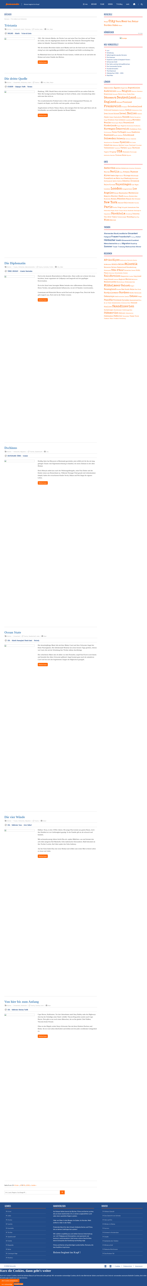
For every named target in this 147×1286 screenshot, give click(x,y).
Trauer (115, 247)
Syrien (121, 145)
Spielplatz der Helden (111, 1241)
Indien (128, 110)
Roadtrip (134, 243)
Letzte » (33, 1185)
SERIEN (110, 4)
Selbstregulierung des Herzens (117, 55)
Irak (140, 110)
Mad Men (110, 75)
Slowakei (116, 142)
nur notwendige (7, 1284)
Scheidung (110, 53)
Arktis (115, 264)
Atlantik (17, 33)
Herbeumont (108, 181)
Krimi (42, 1005)
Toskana (106, 318)
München (121, 199)
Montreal (107, 199)
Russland (108, 135)
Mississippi (121, 282)
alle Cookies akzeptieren (10, 1281)
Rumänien (136, 132)
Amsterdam (109, 168)
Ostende (131, 203)
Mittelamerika (130, 282)
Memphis (107, 196)
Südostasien (129, 313)
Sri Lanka (133, 142)
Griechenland (135, 107)
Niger (118, 125)
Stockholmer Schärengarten (123, 310)
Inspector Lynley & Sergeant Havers (118, 59)
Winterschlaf (108, 1245)
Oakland (120, 203)
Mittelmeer (112, 285)
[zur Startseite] (134, 4)
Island (116, 114)
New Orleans (136, 199)
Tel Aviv (107, 217)
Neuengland (20, 640)
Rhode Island (28, 640)
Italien (132, 113)
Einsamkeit (16, 29)
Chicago (127, 176)
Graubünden (119, 273)
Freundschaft (125, 237)
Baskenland (121, 267)
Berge (106, 22)
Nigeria (123, 126)
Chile (120, 94)
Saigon (113, 210)
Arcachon (132, 168)
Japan (106, 117)
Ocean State (12, 632)
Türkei (10, 271)
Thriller (9, 1232)
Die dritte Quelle (15, 78)
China (124, 94)
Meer (51, 29)
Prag (119, 207)
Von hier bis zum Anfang (21, 1001)
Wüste (120, 25)
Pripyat (124, 207)
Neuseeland (128, 123)
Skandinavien (108, 142)
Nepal (121, 123)
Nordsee (124, 293)
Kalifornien (15, 825)
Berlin (114, 171)
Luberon (115, 279)
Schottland (128, 135)
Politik (51, 267)
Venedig (130, 217)
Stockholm (118, 213)
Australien (110, 91)
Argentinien (134, 88)
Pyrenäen (125, 300)
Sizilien (108, 307)
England (10, 33)
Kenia (132, 117)
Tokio (114, 217)
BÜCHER (94, 4)
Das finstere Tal (109, 1253)
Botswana (139, 91)
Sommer (108, 246)
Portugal (121, 132)
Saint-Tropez (119, 210)
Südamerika (111, 313)
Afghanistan (108, 88)
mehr (127, 4)
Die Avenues (111, 57)
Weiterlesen (43, 62)
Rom (137, 207)
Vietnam (118, 155)
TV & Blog (119, 4)
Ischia (119, 181)
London (116, 188)
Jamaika (139, 113)
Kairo (106, 185)
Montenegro (115, 122)
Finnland (127, 102)
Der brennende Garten (114, 66)
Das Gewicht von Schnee (112, 1216)
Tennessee (125, 316)
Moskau (114, 199)
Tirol (137, 316)
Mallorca (134, 279)
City (58, 267)
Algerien (124, 88)
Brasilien (108, 94)
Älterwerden (108, 233)
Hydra (115, 181)
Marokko (136, 120)
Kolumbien (137, 117)
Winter (138, 247)
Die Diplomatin (15, 263)
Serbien (128, 139)
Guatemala (115, 110)
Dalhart (29, 825)
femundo (12, 4)
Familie (36, 29)
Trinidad (139, 145)
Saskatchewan (116, 303)
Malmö (116, 193)
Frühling (133, 237)
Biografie (10, 1245)
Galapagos (18, 86)
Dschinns (10, 448)
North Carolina (135, 293)
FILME (102, 4)
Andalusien (123, 260)
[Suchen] (62, 1192)
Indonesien (135, 110)
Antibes (118, 168)
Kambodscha (118, 117)
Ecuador (10, 86)
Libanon (122, 120)
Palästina (133, 129)
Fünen (106, 273)
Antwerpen (125, 168)
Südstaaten (108, 316)
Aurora (106, 1228)
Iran (106, 114)
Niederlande (110, 126)
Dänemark (110, 98)
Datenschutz (127, 1266)
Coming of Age (12, 1253)
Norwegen (109, 129)
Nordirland (130, 125)
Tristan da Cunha (26, 33)
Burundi (115, 94)
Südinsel (121, 313)
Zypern (129, 155)
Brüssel (126, 172)
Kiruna (112, 185)
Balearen (107, 267)
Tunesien (117, 148)
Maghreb (122, 279)
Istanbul (22, 271)
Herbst (138, 237)
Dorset (133, 270)
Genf (122, 178)
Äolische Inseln (132, 260)
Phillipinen (107, 132)
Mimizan (126, 196)
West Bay (136, 217)
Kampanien (125, 276)
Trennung (27, 29)
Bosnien (134, 91)
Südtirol (118, 316)
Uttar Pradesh (114, 318)
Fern (48, 29)
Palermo (136, 203)
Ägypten (117, 88)
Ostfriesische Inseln (122, 296)
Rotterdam (107, 210)
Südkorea (115, 145)
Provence (117, 300)
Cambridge (114, 175)
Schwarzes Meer (125, 303)
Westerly (36, 640)
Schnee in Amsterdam (111, 1232)
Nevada (118, 289)
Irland (110, 114)
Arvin (25, 825)
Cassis (121, 175)
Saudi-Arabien (118, 135)
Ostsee (133, 296)
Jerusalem (134, 181)
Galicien (111, 273)
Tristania (10, 25)
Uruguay (15, 271)
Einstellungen (18, 1284)
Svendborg (129, 214)
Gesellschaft (38, 451)
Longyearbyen (127, 189)
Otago (140, 296)
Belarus (119, 91)
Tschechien (109, 148)
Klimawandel (126, 240)
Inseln (22, 29)
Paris (108, 207)
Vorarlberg (122, 318)
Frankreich (112, 106)
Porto (115, 207)
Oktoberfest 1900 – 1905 (115, 73)
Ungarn (106, 152)
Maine (128, 279)
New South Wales (128, 289)
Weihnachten (130, 247)
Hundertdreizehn (112, 68)
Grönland (107, 110)
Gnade (106, 1237)
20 (27, 1185)
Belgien (126, 91)
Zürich (113, 220)
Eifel (138, 270)
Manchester (123, 193)
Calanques (107, 270)
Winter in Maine (109, 1224)
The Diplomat (111, 71)
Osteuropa (109, 296)
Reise (9, 1249)
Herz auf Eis (108, 1220)
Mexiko (107, 123)
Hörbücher (24, 82)
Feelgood (107, 237)
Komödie (46, 267)
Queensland (134, 300)
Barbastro (138, 168)
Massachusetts (110, 282)
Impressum (139, 1266)
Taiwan (126, 145)
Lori (108, 50)
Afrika (108, 260)
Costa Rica (130, 94)
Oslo (126, 203)
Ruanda (129, 132)
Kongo (105, 120)
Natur (51, 82)
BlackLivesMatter (121, 233)
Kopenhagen (123, 184)
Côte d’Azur (117, 270)
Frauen (15, 267)
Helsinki (135, 178)
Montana (21, 1009)
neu (86, 4)
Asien (121, 264)
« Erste (16, 1185)
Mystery (10, 1258)
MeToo (119, 243)
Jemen (111, 117)
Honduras (122, 110)
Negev (132, 286)
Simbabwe (133, 139)
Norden (108, 25)
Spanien (125, 142)
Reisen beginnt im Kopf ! (67, 1252)
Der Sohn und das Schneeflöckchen (118, 64)
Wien (107, 220)
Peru (139, 129)
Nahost (125, 285)
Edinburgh (134, 175)
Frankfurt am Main (112, 178)
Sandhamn (131, 210)
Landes (131, 276)
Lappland (137, 276)
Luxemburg (129, 120)
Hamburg (128, 178)
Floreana (29, 86)
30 (29, 1185)
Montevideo (29, 271)
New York (110, 202)
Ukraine (136, 148)
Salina (125, 210)
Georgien (124, 106)
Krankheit (135, 240)
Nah (129, 22)
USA (9, 640)
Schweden (110, 138)
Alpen (116, 260)
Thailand (132, 145)
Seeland (134, 303)
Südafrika (108, 145)
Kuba (116, 120)
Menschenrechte (30, 267)
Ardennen (107, 264)
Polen (114, 132)
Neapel (128, 199)
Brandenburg (131, 267)
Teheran (135, 214)
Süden (115, 25)
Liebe (41, 29)
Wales (124, 155)
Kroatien (111, 120)
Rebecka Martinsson (111, 1249)
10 (24, 1185)
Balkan (114, 267)
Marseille (133, 193)
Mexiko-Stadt (117, 196)
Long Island (108, 279)
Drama (37, 82)
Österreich (122, 129)
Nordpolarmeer (111, 293)
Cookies (117, 1266)
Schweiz (120, 139)
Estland (119, 102)
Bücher (9, 29)
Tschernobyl (121, 217)
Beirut (107, 172)
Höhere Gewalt (109, 1211)
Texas (20, 825)
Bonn (121, 172)
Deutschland (12, 456)
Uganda (129, 148)
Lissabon (107, 189)
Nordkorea (137, 125)
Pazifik (23, 86)
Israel (122, 114)
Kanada (126, 117)
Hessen (125, 273)
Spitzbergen (108, 310)
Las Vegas (135, 185)
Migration (23, 451)
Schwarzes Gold (112, 62)
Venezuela (126, 152)
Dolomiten (127, 270)
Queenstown (132, 207)
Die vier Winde (14, 817)
